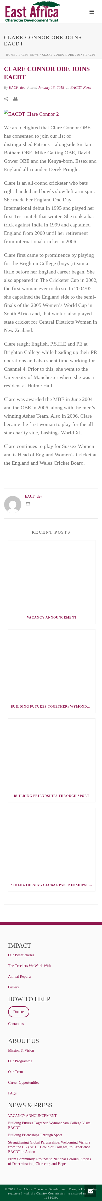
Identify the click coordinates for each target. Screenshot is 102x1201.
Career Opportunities (23, 1083)
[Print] (18, 98)
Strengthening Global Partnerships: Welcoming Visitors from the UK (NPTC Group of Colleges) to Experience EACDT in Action (53, 885)
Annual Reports (19, 976)
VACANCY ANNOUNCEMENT (52, 617)
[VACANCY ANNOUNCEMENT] (51, 575)
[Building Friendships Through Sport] (51, 754)
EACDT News (29, 54)
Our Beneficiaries (21, 955)
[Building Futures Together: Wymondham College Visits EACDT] (51, 664)
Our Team (15, 1072)
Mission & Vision (21, 1050)
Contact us (16, 1024)
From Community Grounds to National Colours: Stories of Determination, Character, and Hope (49, 1161)
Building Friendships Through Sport (51, 796)
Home (10, 54)
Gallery (13, 987)
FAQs (12, 1093)
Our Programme (20, 1061)
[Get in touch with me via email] (28, 505)
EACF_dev (17, 88)
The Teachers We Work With (29, 966)
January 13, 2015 (51, 88)
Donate (18, 1012)
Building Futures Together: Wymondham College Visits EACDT (53, 706)
